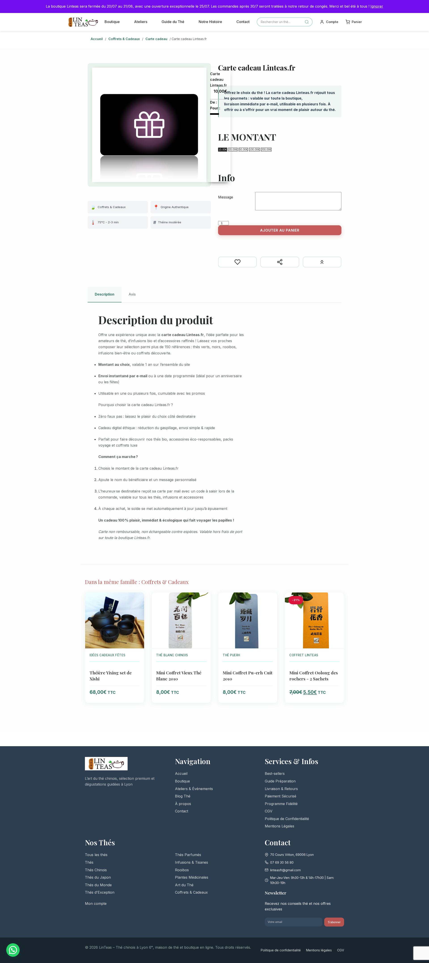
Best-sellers (275, 773)
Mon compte (96, 903)
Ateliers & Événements (194, 788)
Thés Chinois (96, 870)
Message (225, 197)
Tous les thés (96, 854)
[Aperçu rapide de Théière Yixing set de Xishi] (138, 609)
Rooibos (182, 870)
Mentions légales (319, 950)
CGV (268, 811)
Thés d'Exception (99, 892)
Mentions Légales (279, 826)
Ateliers (140, 21)
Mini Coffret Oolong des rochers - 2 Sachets (313, 676)
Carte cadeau (156, 39)
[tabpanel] (214, 430)
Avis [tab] (132, 294)
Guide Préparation (280, 781)
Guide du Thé (173, 21)
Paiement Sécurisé (280, 796)
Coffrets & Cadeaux (124, 39)
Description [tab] (104, 294)
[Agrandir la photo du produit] (149, 125)
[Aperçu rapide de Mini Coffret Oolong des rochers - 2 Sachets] (337, 609)
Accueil (97, 39)
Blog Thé (182, 796)
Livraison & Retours (281, 788)
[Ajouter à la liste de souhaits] (237, 262)
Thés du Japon (98, 877)
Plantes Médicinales (191, 877)
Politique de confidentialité (281, 950)
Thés (89, 862)
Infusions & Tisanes (191, 862)
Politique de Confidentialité (287, 818)
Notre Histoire (210, 21)
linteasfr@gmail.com (285, 870)
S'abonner (334, 922)
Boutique (112, 21)
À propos (183, 803)
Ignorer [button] (376, 6)
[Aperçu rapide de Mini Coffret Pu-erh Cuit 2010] (271, 609)
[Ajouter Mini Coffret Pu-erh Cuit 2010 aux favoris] (271, 599)
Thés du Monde (98, 885)
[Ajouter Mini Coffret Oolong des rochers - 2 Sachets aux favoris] (337, 599)
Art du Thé (184, 885)
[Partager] (279, 262)
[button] (13, 950)
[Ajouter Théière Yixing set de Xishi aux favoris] (138, 599)
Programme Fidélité (281, 803)
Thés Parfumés (188, 854)
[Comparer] (322, 262)
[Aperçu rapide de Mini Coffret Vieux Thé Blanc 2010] (204, 609)
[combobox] (285, 21)
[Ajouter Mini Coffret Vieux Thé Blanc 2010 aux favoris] (204, 599)
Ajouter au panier (279, 230)
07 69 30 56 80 (282, 862)
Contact (243, 21)
